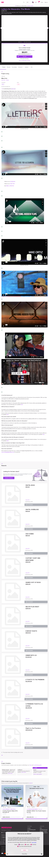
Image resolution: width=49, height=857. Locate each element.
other (18, 84)
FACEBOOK (12, 181)
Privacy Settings (4, 849)
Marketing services (43, 829)
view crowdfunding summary (24, 60)
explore (30, 783)
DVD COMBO (30, 534)
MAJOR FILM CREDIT (32, 607)
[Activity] (38, 2)
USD (27, 2)
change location (30, 5)
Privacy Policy (4, 846)
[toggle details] (23, 818)
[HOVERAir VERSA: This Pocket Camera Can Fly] (37, 796)
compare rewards (8, 477)
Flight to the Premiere (33, 728)
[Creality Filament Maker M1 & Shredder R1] (12, 796)
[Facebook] (2, 832)
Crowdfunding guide (37, 765)
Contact (28, 828)
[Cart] (35, 2)
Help (30, 765)
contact (7, 80)
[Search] (24, 2)
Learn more (10, 773)
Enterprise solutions (44, 832)
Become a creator (43, 831)
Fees (41, 828)
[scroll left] (1, 28)
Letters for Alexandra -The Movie (15, 9)
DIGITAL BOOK (30, 485)
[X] (3, 832)
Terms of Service (4, 848)
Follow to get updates (37, 774)
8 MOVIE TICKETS (31, 631)
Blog (28, 831)
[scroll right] (47, 28)
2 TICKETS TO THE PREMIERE (35, 680)
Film (3, 84)
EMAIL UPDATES (10, 185)
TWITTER (12, 183)
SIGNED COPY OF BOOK (33, 582)
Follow (24, 56)
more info (3, 80)
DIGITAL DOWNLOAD (32, 509)
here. (22, 404)
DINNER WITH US (31, 655)
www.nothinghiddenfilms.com (7, 452)
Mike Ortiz (5, 10)
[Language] (32, 2)
